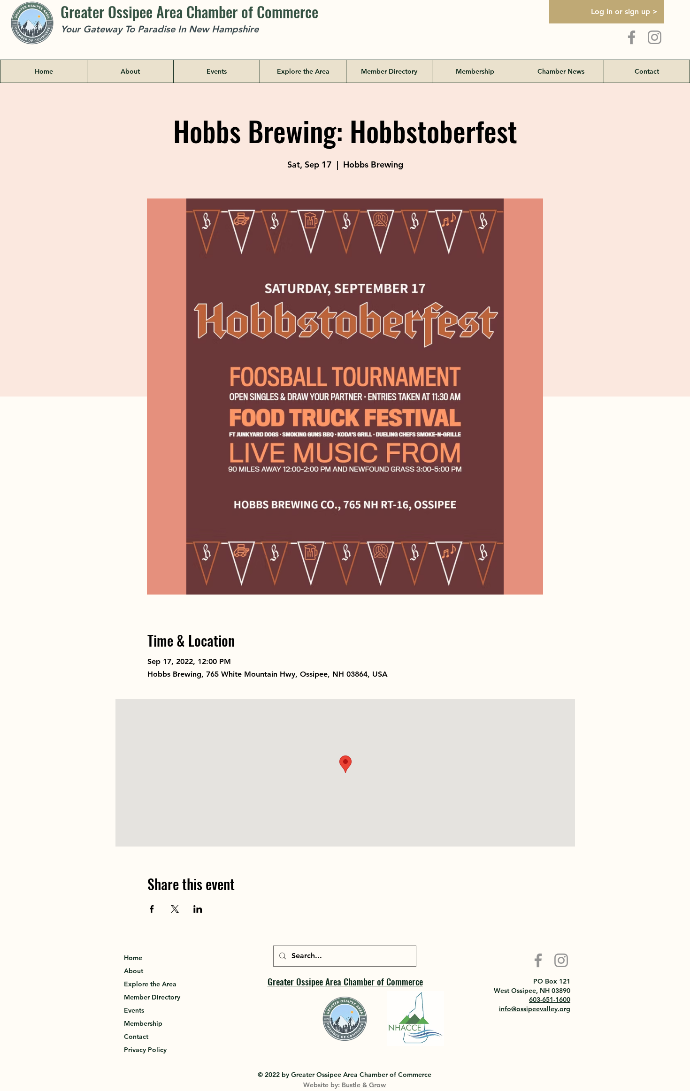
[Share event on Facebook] (151, 909)
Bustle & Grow (364, 1085)
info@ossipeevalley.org (534, 1009)
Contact (136, 1036)
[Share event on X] (174, 909)
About (133, 971)
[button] (303, 71)
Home (133, 958)
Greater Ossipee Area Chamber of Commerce (189, 11)
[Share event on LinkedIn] (197, 909)
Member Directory (152, 997)
